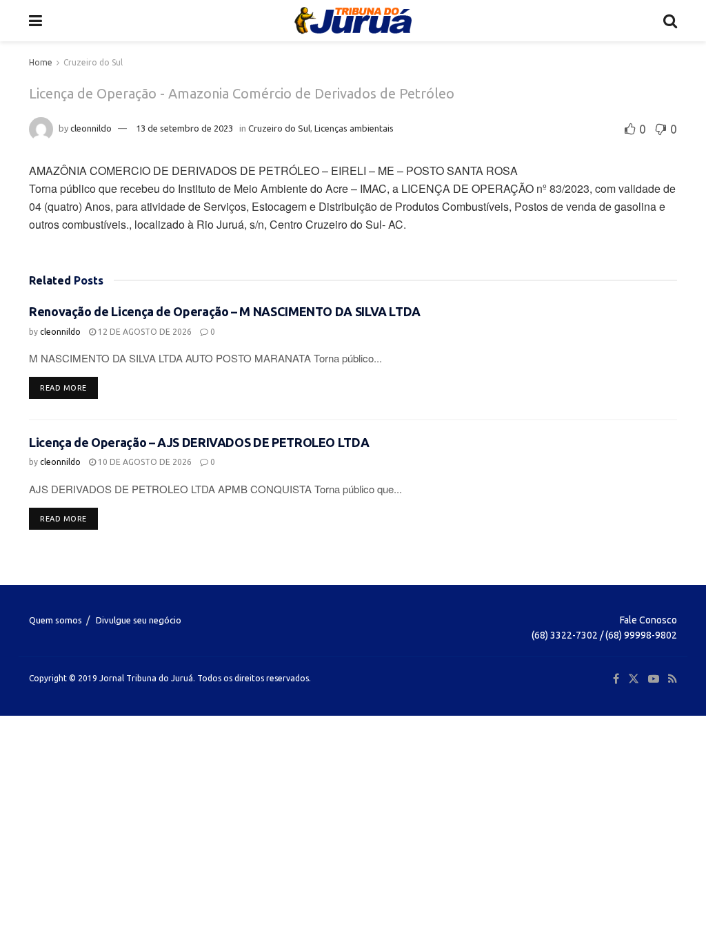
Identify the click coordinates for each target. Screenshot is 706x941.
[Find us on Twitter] (633, 679)
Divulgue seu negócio (138, 620)
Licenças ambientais (354, 128)
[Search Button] (670, 20)
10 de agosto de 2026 (144, 461)
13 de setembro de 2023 (184, 128)
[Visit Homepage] (353, 20)
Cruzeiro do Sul (93, 62)
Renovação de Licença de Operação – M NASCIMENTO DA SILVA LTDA (225, 311)
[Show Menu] (35, 20)
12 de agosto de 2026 (144, 331)
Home (40, 62)
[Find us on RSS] (672, 679)
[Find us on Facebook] (616, 679)
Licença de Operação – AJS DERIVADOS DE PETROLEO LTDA (199, 442)
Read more (69, 387)
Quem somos (55, 620)
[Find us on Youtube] (653, 679)
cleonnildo (91, 128)
